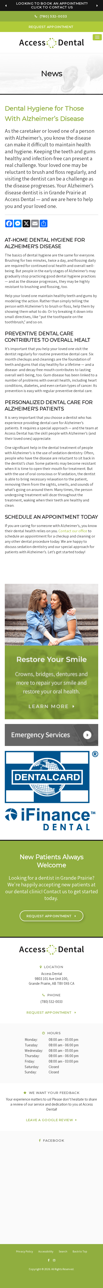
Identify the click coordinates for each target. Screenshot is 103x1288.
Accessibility (45, 1251)
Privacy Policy (24, 1251)
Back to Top (80, 1251)
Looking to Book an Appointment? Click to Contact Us (52, 5)
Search (63, 1251)
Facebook (53, 1140)
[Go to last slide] (6, 5)
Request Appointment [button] (51, 27)
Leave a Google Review (49, 1120)
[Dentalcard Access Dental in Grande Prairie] (51, 790)
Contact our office (72, 530)
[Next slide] (97, 5)
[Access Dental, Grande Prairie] (51, 952)
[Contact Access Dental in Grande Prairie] (51, 735)
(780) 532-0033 (51, 1001)
